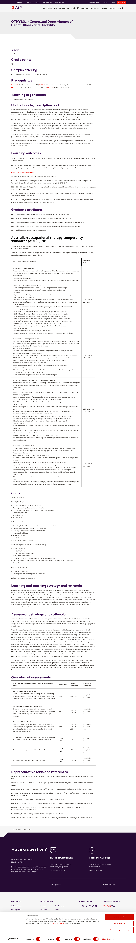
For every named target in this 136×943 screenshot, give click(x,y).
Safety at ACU (59, 2)
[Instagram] (83, 906)
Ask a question (55, 885)
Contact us (121, 2)
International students (61, 8)
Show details (106, 939)
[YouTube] (90, 906)
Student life (75, 8)
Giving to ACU (47, 2)
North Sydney (60, 906)
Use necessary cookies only (119, 930)
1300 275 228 (110, 885)
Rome (57, 910)
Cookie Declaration (56, 924)
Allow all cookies (119, 917)
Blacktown (43, 910)
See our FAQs (94, 870)
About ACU (112, 8)
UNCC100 (42, 85)
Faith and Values (17, 2)
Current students (94, 2)
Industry (28, 2)
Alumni (37, 2)
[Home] (18, 8)
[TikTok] (93, 906)
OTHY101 (15, 85)
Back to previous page (23, 829)
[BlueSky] (96, 906)
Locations (84, 8)
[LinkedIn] (86, 906)
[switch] (58, 939)
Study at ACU (47, 8)
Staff (113, 2)
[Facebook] (80, 906)
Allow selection (119, 923)
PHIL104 (50, 87)
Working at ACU (16, 910)
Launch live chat (56, 870)
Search (120, 8)
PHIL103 (14, 87)
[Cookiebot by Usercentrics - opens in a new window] (13, 939)
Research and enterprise (98, 8)
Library (106, 2)
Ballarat (43, 906)
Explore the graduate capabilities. (22, 173)
